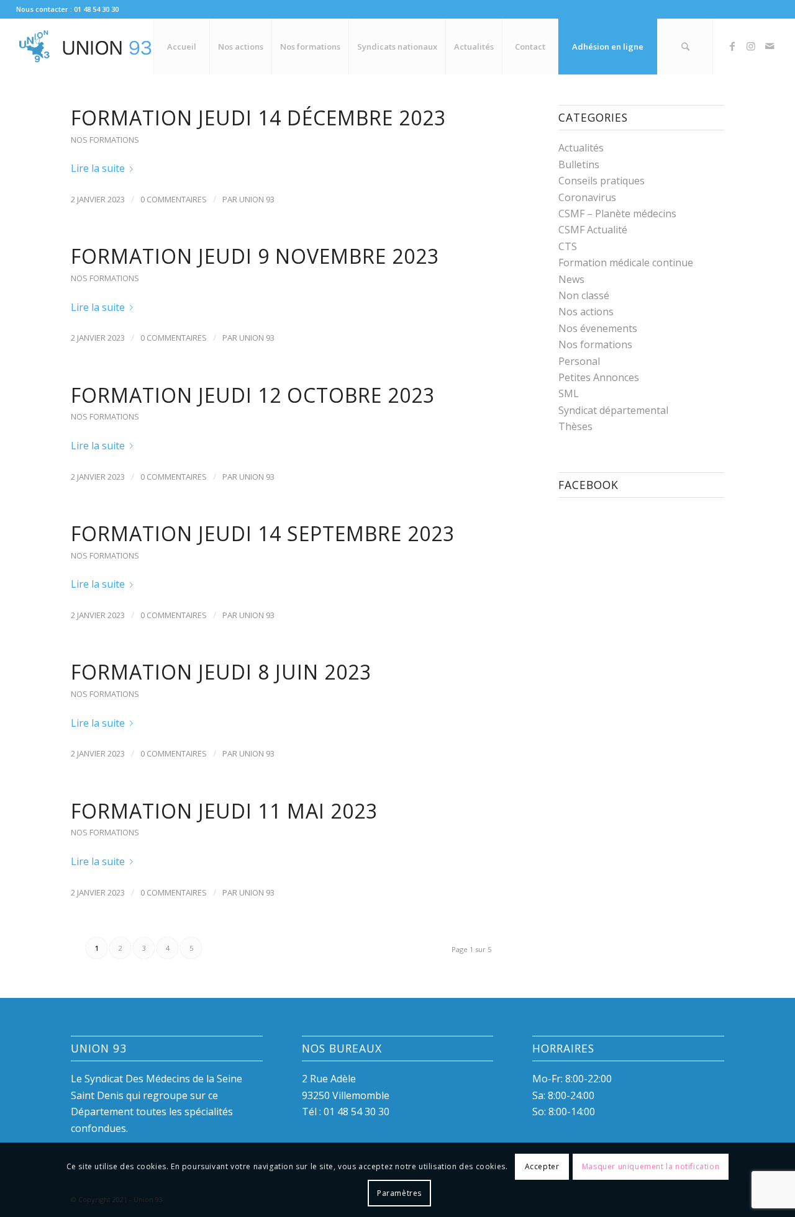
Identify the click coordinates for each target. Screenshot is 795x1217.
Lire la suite (98, 168)
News (571, 279)
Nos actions (586, 311)
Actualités (581, 148)
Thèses (575, 426)
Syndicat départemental (613, 410)
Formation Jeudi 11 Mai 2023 (224, 810)
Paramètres (399, 1192)
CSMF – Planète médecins (617, 213)
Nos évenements (597, 328)
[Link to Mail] (769, 46)
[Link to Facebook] (732, 46)
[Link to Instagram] (751, 46)
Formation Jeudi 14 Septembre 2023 (263, 533)
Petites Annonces (598, 377)
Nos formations (105, 139)
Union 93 (257, 199)
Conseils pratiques (601, 180)
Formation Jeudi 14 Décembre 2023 (258, 117)
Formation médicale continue (625, 262)
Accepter (542, 1166)
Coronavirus (587, 197)
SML (568, 393)
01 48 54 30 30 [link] (356, 1111)
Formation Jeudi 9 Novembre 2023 (255, 256)
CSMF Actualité (592, 229)
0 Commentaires (173, 199)
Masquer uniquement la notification (650, 1166)
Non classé (583, 295)
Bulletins (578, 164)
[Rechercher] (685, 46)
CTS (567, 246)
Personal (579, 361)
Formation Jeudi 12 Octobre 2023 (253, 395)
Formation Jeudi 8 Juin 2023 (221, 671)
